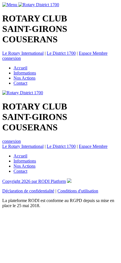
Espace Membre (93, 53)
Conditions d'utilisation (77, 191)
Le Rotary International (23, 53)
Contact (20, 83)
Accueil (20, 67)
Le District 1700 (61, 53)
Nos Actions (24, 78)
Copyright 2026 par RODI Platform (34, 181)
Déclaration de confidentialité (28, 191)
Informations (25, 73)
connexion (11, 58)
